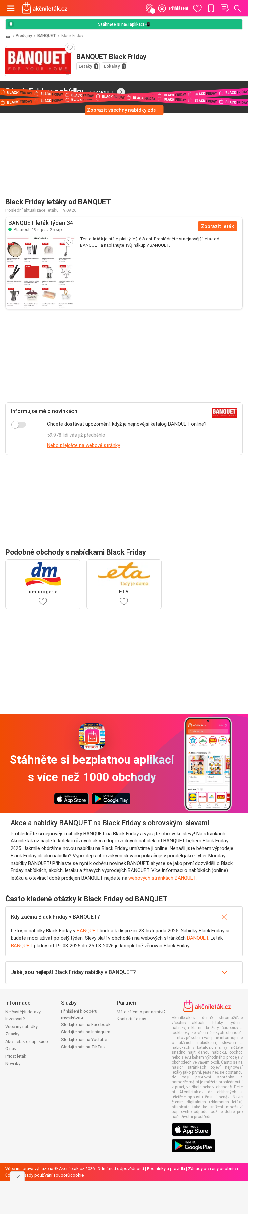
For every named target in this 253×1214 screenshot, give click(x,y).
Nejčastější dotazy (23, 1011)
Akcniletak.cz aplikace (26, 1041)
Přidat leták (15, 1056)
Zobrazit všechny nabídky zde (121, 110)
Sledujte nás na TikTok (83, 1046)
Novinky (12, 1063)
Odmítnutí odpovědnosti (121, 1168)
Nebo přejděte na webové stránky (83, 445)
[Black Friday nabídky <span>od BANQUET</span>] (121, 92)
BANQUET (46, 35)
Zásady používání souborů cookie (51, 1175)
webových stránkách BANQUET (162, 878)
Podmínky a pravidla (166, 1168)
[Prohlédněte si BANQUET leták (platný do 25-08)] (40, 272)
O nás (10, 1048)
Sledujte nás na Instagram (85, 1031)
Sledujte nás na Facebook (86, 1024)
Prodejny (24, 35)
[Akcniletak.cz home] (44, 8)
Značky (12, 1033)
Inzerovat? (15, 1019)
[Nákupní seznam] (224, 8)
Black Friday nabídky (59, 92)
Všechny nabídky (21, 1026)
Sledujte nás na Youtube (84, 1039)
